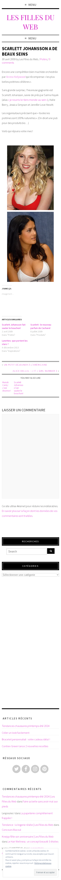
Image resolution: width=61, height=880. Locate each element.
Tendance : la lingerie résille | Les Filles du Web (27, 824)
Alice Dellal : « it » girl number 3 (35, 370)
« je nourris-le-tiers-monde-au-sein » (28, 99)
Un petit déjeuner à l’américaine (25, 364)
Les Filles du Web (30, 21)
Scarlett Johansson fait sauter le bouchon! (18, 388)
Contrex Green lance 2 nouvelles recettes (25, 746)
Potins (43, 59)
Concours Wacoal (11, 829)
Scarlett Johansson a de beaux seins (29, 51)
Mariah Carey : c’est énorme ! (6, 386)
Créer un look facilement (15, 732)
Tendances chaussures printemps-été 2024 (25, 726)
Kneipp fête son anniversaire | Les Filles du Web (28, 836)
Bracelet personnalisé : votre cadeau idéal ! (26, 739)
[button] (30, 177)
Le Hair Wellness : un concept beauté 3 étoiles (33, 841)
